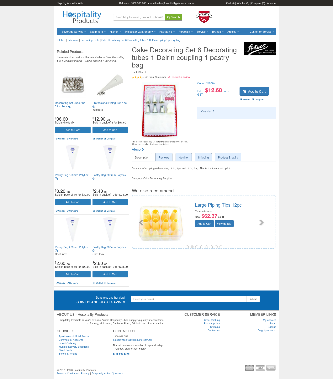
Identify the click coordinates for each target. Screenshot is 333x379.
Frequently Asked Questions (107, 373)
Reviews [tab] (163, 157)
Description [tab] (142, 157)
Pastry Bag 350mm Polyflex (71, 175)
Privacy (85, 373)
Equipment (97, 31)
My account (269, 320)
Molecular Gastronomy (139, 31)
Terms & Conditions (68, 373)
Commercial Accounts (71, 339)
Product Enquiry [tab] (228, 157)
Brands (217, 31)
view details (254, 224)
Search (175, 17)
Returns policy (212, 323)
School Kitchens (68, 353)
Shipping (215, 327)
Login (273, 323)
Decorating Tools (90, 40)
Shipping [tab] (203, 157)
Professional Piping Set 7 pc (109, 103)
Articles (232, 31)
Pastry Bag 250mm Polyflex (71, 247)
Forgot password (267, 330)
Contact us (214, 330)
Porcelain (185, 31)
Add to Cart (73, 130)
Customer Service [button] (261, 31)
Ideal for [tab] (184, 157)
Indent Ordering (67, 343)
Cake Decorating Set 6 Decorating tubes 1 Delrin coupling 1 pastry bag (140, 40)
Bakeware (73, 40)
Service (201, 31)
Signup (272, 327)
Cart (230, 3)
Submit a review (180, 77)
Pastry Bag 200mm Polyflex (109, 175)
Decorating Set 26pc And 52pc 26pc (70, 104)
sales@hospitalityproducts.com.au (175, 3)
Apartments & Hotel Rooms (74, 336)
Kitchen (114, 31)
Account (271, 3)
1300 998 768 (138, 3)
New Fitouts (65, 350)
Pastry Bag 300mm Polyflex (109, 247)
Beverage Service (73, 31)
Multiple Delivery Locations (74, 346)
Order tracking (212, 320)
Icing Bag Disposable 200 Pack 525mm (256, 207)
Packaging (166, 31)
